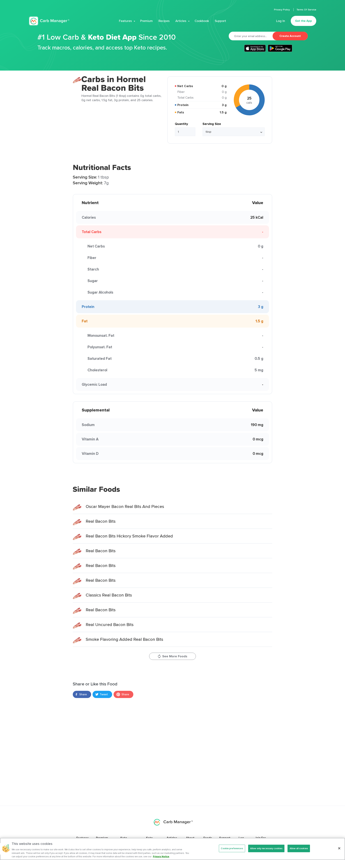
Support (220, 21)
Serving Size (212, 124)
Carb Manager (49, 21)
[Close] (339, 848)
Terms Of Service (306, 9)
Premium (146, 21)
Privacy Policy (282, 9)
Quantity (181, 124)
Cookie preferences (232, 848)
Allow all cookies (299, 848)
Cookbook (202, 21)
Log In (280, 21)
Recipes (164, 21)
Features (125, 21)
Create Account (290, 36)
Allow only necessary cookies (266, 848)
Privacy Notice (161, 856)
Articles (180, 21)
